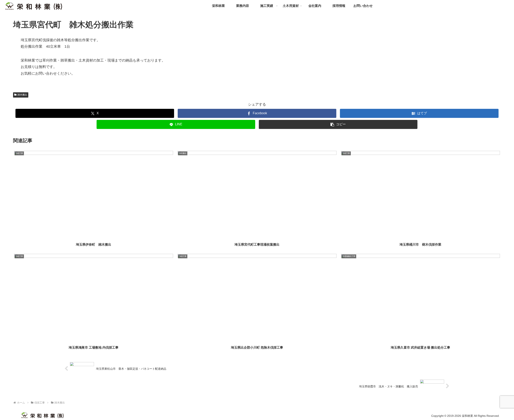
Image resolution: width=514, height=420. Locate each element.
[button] (338, 124)
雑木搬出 (22, 94)
